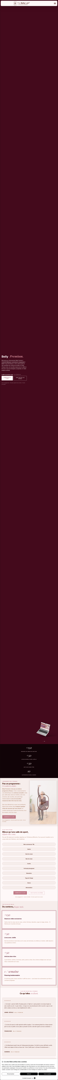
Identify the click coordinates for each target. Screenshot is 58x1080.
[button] (54, 3)
